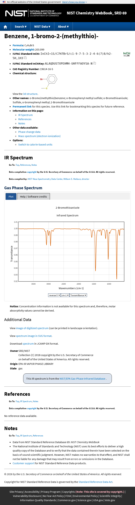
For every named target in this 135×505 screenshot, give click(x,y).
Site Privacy (16, 491)
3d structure (30, 94)
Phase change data (29, 132)
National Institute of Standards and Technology (33, 13)
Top (17, 164)
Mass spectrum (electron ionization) (39, 136)
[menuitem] (5, 26)
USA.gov (98, 500)
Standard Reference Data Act (95, 482)
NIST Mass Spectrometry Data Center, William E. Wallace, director (58, 178)
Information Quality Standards (38, 500)
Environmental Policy (85, 496)
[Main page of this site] (5, 26)
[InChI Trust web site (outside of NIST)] (127, 56)
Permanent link (22, 106)
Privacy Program (50, 491)
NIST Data (41, 26)
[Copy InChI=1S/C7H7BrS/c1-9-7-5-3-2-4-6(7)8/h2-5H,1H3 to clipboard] (25, 58)
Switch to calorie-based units (35, 144)
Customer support (23, 463)
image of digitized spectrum (32, 328)
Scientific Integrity (110, 496)
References (24, 119)
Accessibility (32, 491)
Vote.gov (110, 500)
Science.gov (84, 500)
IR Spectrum (25, 115)
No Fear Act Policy (53, 496)
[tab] (11, 196)
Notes (21, 123)
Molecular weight (23, 49)
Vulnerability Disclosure (27, 496)
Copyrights (68, 491)
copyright (32, 171)
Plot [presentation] (11, 196)
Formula (18, 45)
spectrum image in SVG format (34, 336)
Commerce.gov (67, 500)
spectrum (28, 343)
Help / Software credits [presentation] (33, 196)
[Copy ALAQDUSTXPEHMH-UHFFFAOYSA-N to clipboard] (94, 64)
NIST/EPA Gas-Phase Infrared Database (83, 378)
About (62, 26)
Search (19, 26)
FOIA (68, 496)
